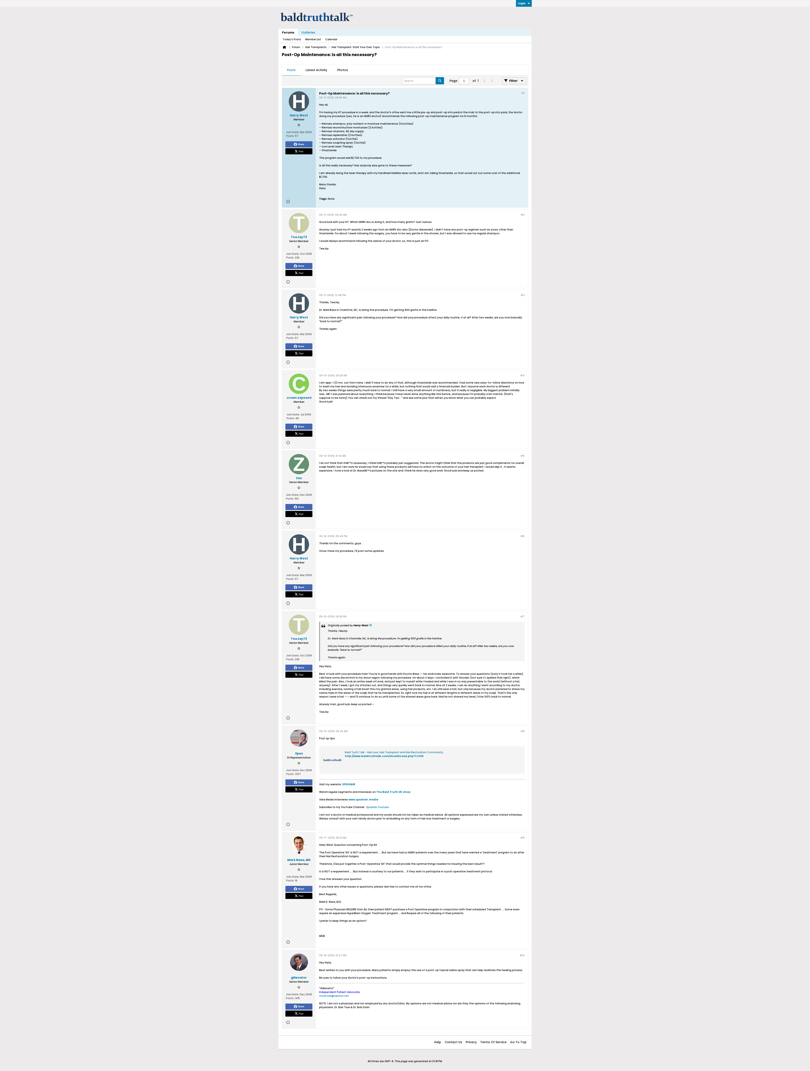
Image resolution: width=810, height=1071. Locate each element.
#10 (522, 955)
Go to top (518, 1042)
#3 (523, 295)
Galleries (308, 32)
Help (437, 1042)
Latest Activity (316, 70)
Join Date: (292, 132)
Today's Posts (292, 39)
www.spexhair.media (363, 799)
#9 (522, 837)
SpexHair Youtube (377, 807)
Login (522, 3)
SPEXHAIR (348, 784)
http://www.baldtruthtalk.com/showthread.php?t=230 (384, 756)
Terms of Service (493, 1042)
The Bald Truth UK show (393, 792)
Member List (313, 39)
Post (301, 151)
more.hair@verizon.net (334, 996)
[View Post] (370, 625)
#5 (522, 456)
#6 (522, 536)
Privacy (471, 1042)
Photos (342, 70)
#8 (523, 731)
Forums (288, 32)
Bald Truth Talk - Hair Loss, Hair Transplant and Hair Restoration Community (394, 752)
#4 (522, 375)
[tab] (291, 70)
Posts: (290, 136)
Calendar (331, 39)
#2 (523, 215)
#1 (523, 93)
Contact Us (453, 1042)
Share (301, 144)
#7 (522, 616)
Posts (291, 70)
